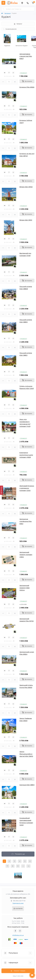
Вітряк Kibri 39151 (25, 220)
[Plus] (15, 82)
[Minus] (3, 82)
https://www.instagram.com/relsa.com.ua (20, 931)
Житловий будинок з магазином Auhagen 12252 (26, 488)
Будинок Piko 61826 (26, 87)
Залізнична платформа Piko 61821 (25, 521)
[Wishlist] (9, 72)
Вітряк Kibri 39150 (26, 187)
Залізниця (8, 13)
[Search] (3, 9)
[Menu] (3, 3)
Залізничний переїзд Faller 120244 (24, 588)
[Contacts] (27, 3)
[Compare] (13, 72)
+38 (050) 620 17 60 (18, 901)
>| (28, 866)
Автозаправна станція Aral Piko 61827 (25, 56)
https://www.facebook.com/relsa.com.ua (15, 931)
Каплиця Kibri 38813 (26, 785)
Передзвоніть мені (18, 903)
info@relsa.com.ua (18, 935)
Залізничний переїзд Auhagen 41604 (25, 554)
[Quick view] (4, 72)
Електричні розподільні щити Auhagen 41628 (26, 455)
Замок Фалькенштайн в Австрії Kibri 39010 (26, 754)
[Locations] (22, 3)
